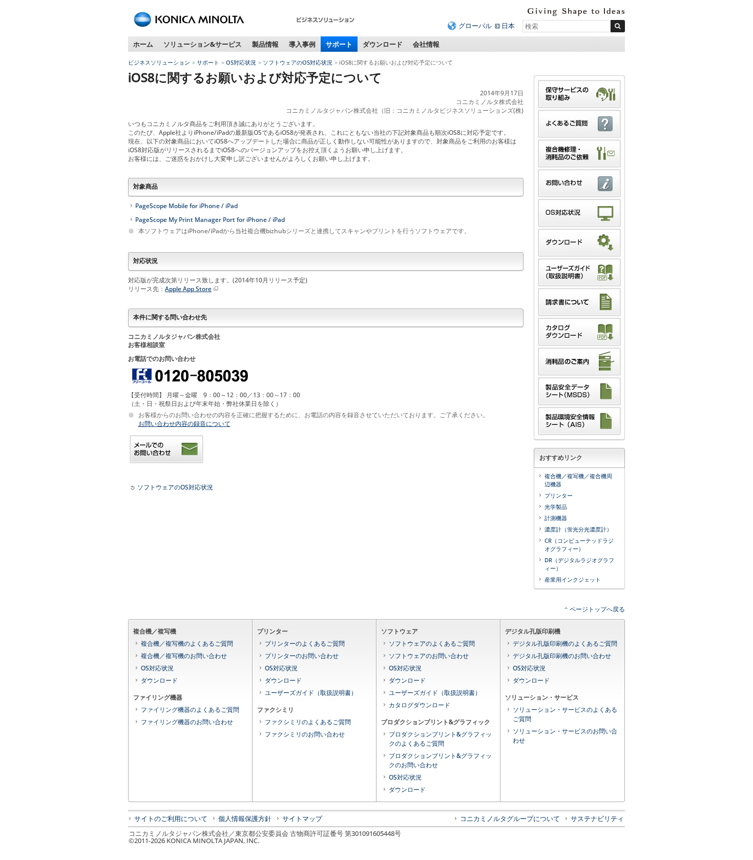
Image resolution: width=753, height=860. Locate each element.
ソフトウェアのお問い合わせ (429, 655)
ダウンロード (383, 44)
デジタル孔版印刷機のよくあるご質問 (565, 643)
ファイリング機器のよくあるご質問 (190, 709)
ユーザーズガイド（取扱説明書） (311, 692)
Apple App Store (188, 288)
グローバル (475, 25)
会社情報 (426, 44)
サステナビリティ (597, 818)
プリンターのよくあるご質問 (305, 643)
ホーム (143, 44)
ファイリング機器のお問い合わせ (187, 722)
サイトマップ (302, 818)
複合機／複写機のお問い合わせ (184, 655)
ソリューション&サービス (202, 44)
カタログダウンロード (419, 705)
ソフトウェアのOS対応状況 (297, 62)
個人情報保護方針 (244, 818)
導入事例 (302, 44)
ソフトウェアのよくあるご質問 (432, 643)
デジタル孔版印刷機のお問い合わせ (562, 655)
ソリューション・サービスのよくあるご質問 (565, 714)
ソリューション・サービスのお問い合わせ (565, 736)
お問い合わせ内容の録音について (184, 423)
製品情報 (265, 44)
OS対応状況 (241, 62)
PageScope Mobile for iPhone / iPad (186, 205)
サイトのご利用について (170, 818)
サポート (339, 44)
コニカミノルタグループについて (510, 818)
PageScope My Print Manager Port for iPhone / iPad (210, 219)
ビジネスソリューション (159, 62)
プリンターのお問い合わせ (302, 655)
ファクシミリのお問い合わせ (305, 734)
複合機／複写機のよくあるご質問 (187, 643)
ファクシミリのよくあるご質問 (308, 722)
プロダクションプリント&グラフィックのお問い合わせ (440, 760)
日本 (508, 25)
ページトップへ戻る (597, 609)
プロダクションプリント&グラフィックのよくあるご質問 (440, 739)
